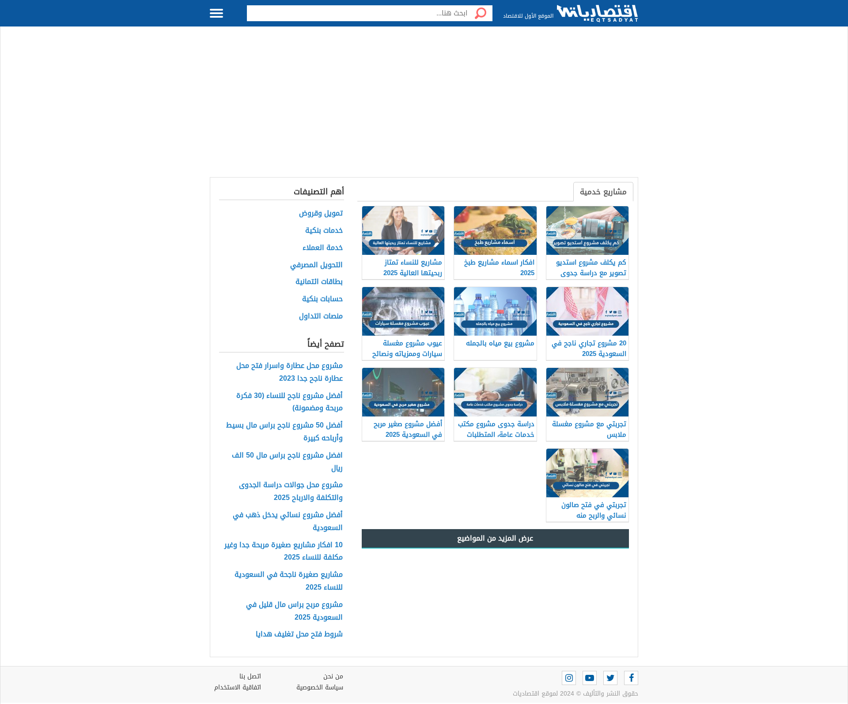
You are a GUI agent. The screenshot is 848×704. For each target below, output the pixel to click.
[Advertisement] (424, 106)
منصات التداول (321, 316)
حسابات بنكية (322, 299)
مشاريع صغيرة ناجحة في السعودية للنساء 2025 (289, 581)
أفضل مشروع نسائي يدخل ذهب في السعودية (288, 521)
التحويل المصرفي (316, 265)
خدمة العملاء (323, 248)
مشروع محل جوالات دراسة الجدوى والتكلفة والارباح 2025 (291, 491)
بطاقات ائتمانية (319, 282)
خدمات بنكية (324, 230)
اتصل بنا (250, 676)
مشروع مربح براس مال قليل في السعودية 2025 (294, 611)
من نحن (333, 676)
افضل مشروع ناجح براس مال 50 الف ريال (287, 462)
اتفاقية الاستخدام (237, 687)
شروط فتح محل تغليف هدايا (299, 634)
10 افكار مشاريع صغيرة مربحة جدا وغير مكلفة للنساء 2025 (283, 551)
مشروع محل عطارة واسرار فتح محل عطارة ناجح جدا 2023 (289, 372)
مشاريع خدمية (603, 192)
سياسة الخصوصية (319, 687)
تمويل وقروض (321, 213)
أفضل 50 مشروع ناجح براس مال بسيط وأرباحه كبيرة (284, 432)
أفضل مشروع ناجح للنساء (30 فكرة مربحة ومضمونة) (289, 402)
